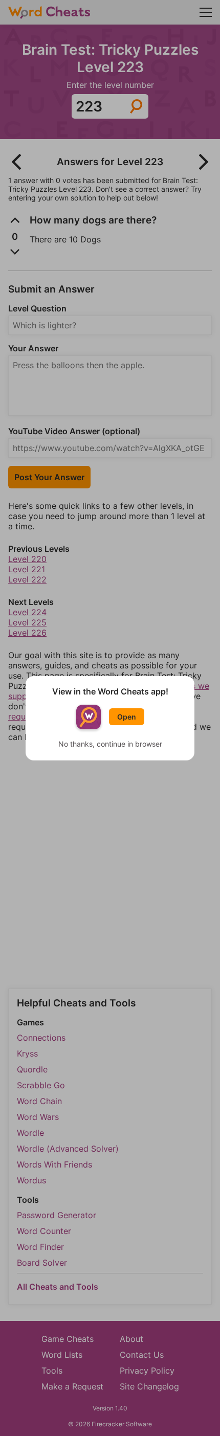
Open (126, 716)
